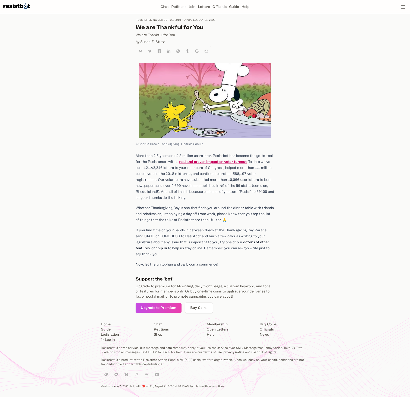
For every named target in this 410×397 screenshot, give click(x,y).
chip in (161, 248)
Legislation (110, 334)
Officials (219, 7)
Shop (158, 334)
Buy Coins (199, 308)
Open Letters (217, 329)
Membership (217, 324)
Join (192, 7)
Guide (234, 7)
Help (245, 7)
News (264, 334)
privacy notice (233, 352)
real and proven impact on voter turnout (213, 162)
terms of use (212, 352)
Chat (165, 7)
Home (106, 324)
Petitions (178, 7)
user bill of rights (263, 352)
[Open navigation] (403, 6)
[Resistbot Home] (16, 10)
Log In (110, 340)
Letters (204, 7)
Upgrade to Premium (158, 308)
